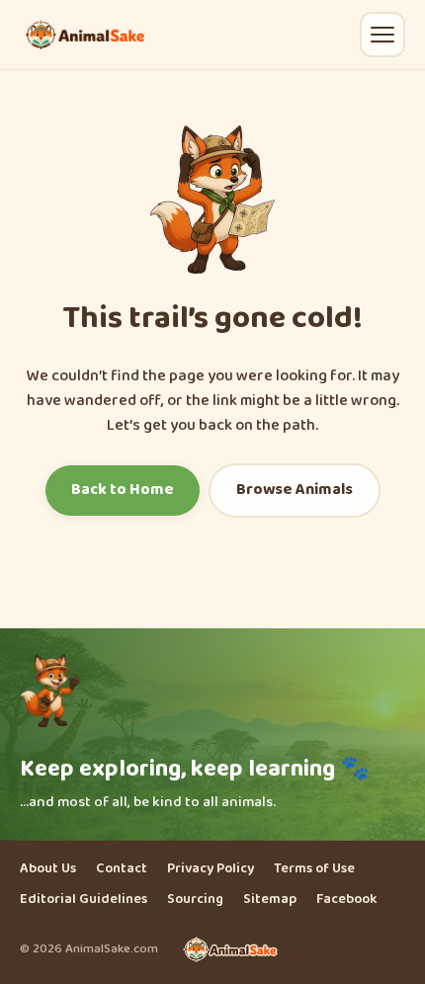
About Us (48, 869)
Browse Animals (294, 489)
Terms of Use (314, 869)
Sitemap (270, 899)
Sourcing (195, 899)
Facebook (346, 899)
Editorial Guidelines (83, 899)
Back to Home (122, 489)
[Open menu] (382, 34)
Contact (121, 869)
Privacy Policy (210, 869)
